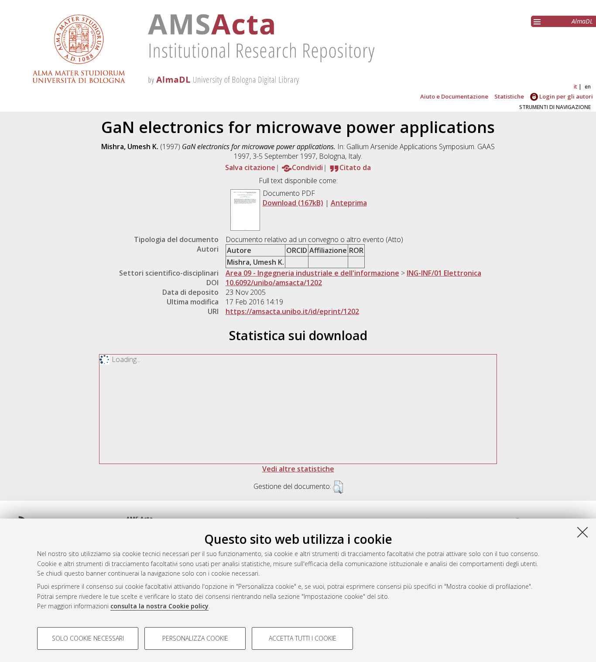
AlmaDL (582, 21)
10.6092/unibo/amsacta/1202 (274, 282)
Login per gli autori (565, 96)
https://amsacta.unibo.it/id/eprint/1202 (292, 311)
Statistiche (509, 96)
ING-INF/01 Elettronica (444, 273)
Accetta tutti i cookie (302, 638)
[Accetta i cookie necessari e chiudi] (582, 532)
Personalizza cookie (195, 638)
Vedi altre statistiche (298, 469)
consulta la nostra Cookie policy (159, 606)
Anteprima (349, 203)
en (588, 86)
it (575, 86)
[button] (338, 487)
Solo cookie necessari (88, 638)
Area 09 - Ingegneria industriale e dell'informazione (312, 273)
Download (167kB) (293, 203)
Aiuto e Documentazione (454, 96)
